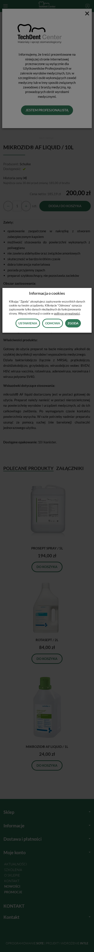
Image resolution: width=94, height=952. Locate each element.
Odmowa (52, 323)
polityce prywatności (67, 313)
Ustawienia (27, 323)
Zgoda (73, 323)
